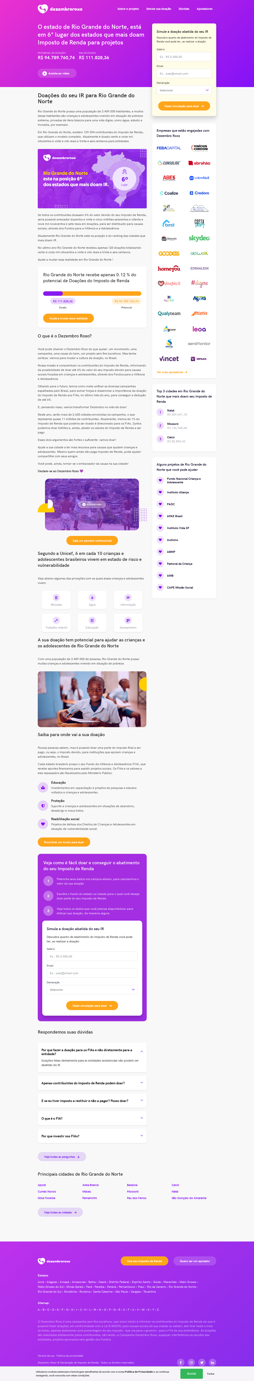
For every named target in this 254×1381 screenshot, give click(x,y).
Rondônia (70, 1291)
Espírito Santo (141, 1282)
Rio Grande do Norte (182, 1286)
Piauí (141, 1286)
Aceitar (191, 1373)
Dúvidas (184, 9)
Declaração (53, 982)
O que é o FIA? (51, 1118)
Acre (41, 1282)
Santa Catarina (102, 1291)
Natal (175, 1191)
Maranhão (170, 1282)
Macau (86, 1191)
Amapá (64, 1282)
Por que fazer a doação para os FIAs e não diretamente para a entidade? (86, 1052)
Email (50, 965)
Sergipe (136, 1291)
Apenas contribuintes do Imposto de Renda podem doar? (83, 1083)
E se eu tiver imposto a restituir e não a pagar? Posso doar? (84, 1101)
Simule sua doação (158, 9)
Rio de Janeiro (156, 1286)
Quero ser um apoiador (195, 1261)
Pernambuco (127, 1286)
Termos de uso (46, 1355)
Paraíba (99, 1286)
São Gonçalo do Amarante (189, 1198)
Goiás (157, 1282)
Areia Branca (90, 1185)
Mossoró (133, 1191)
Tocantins (149, 1291)
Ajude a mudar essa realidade (68, 318)
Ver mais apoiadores (170, 372)
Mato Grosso (187, 1282)
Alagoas (52, 1282)
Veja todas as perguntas (60, 1156)
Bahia (92, 1282)
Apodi (42, 1185)
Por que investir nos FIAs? (60, 1136)
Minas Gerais (74, 1286)
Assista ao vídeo (58, 73)
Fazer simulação (90, 1005)
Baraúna (132, 1185)
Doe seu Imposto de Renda (144, 1261)
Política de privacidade (70, 1355)
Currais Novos (47, 1191)
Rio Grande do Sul (49, 1291)
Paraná (111, 1286)
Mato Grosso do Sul (51, 1286)
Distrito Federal (119, 1282)
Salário (51, 948)
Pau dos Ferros (136, 1198)
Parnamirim (89, 1198)
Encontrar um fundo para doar (64, 842)
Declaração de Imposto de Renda (79, 1362)
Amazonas (79, 1282)
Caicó (175, 1185)
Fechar (210, 1373)
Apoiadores (205, 9)
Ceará (102, 1282)
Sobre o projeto (128, 9)
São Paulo (121, 1291)
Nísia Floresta (46, 1198)
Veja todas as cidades (58, 1212)
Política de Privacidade (139, 1371)
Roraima (84, 1291)
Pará (89, 1286)
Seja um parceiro (92, 540)
